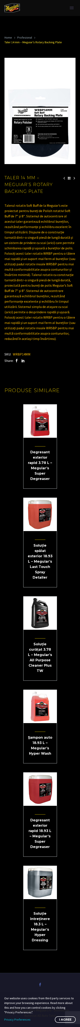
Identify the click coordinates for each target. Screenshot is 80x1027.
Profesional (24, 37)
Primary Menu (72, 8)
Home (8, 37)
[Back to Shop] (69, 178)
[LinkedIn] (23, 360)
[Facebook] (16, 360)
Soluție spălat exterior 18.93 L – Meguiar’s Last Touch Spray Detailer (40, 561)
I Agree (65, 1019)
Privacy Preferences (17, 1019)
